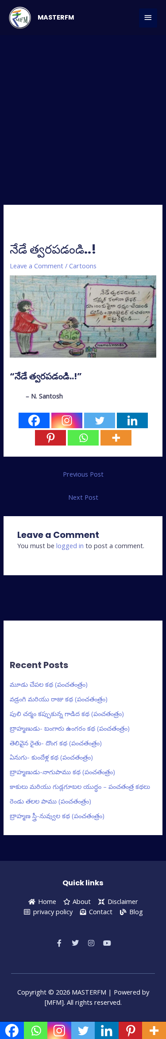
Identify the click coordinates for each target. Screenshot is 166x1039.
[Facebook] (34, 420)
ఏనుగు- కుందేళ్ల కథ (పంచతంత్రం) (51, 756)
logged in (70, 545)
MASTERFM (56, 17)
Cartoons (83, 265)
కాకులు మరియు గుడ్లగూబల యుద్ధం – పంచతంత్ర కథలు (80, 786)
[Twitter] (99, 420)
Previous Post (83, 474)
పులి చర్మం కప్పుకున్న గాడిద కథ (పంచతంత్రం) (67, 713)
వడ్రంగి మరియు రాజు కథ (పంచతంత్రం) (59, 698)
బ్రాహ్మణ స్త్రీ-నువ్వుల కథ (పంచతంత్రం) (57, 815)
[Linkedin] (132, 420)
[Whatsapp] (83, 438)
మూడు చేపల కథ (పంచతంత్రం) (49, 684)
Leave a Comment (36, 265)
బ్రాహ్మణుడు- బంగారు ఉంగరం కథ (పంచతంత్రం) (70, 728)
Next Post (83, 497)
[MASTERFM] (20, 18)
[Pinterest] (50, 438)
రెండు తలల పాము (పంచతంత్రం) (50, 800)
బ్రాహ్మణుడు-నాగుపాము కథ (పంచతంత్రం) (62, 771)
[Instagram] (66, 420)
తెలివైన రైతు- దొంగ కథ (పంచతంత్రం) (56, 742)
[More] (115, 438)
